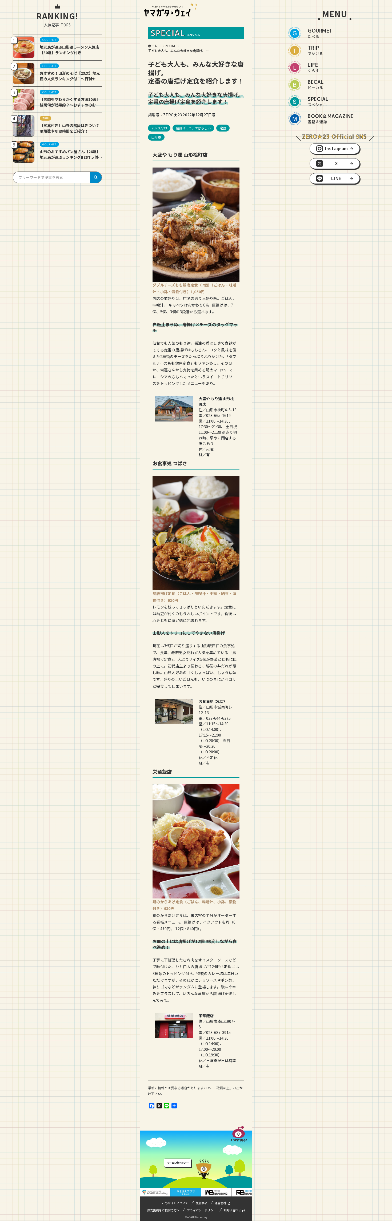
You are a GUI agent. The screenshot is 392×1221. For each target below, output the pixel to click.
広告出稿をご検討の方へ (163, 1210)
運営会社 (220, 1203)
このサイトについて (175, 1203)
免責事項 (201, 1203)
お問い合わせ (232, 1210)
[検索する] (96, 177)
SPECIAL (169, 45)
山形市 (156, 137)
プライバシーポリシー (201, 1210)
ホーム (153, 45)
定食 (223, 128)
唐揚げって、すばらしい (193, 128)
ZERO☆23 (159, 128)
